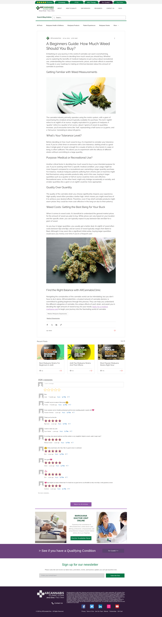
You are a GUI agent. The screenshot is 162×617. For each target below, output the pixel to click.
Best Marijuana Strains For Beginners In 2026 (49, 364)
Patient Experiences (89, 25)
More (115, 25)
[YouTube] (117, 606)
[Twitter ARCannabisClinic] (92, 606)
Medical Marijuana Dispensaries (57, 313)
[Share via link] (61, 325)
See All (123, 341)
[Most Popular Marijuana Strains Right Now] (111, 352)
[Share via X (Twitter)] (52, 325)
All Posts (39, 25)
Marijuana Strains (104, 25)
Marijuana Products (73, 25)
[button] (59, 8)
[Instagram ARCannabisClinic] (109, 606)
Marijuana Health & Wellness (55, 25)
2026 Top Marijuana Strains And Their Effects (80, 364)
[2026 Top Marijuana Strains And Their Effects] (81, 352)
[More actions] (114, 38)
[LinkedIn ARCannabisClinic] (100, 606)
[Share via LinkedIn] (56, 325)
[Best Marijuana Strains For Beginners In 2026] (50, 352)
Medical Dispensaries (53, 318)
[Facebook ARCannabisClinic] (83, 606)
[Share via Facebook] (47, 325)
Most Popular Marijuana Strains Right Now (109, 364)
